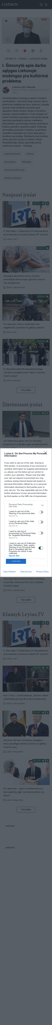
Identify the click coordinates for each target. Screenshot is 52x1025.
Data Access (26, 571)
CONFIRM (16, 561)
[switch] (41, 512)
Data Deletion (9, 571)
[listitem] (26, 505)
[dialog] (26, 512)
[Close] (46, 453)
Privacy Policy (42, 571)
